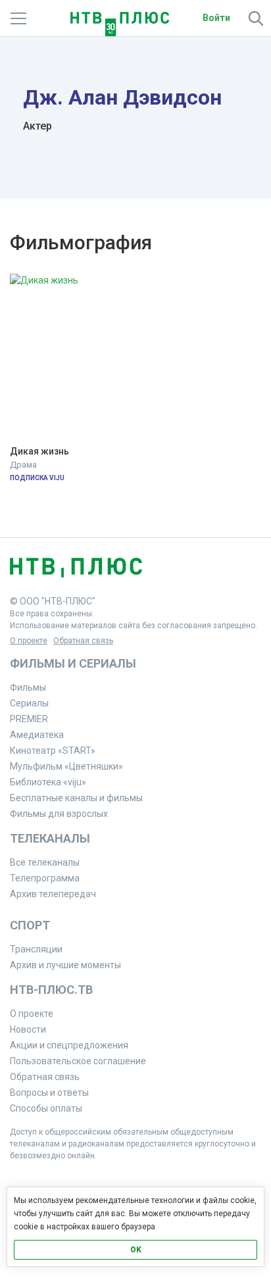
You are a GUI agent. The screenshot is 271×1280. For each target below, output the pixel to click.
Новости (28, 1029)
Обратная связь (83, 640)
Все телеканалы (45, 862)
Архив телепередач (53, 894)
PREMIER (29, 719)
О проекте (28, 640)
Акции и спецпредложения (69, 1045)
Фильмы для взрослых (59, 813)
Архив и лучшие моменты (65, 965)
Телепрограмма (45, 878)
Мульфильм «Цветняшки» (66, 766)
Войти (216, 17)
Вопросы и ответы (49, 1092)
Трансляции (36, 949)
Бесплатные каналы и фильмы (76, 798)
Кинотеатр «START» (52, 750)
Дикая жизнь (39, 451)
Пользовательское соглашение (78, 1061)
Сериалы (29, 703)
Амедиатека (37, 734)
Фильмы (28, 687)
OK (135, 1249)
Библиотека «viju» (48, 782)
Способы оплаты (46, 1108)
